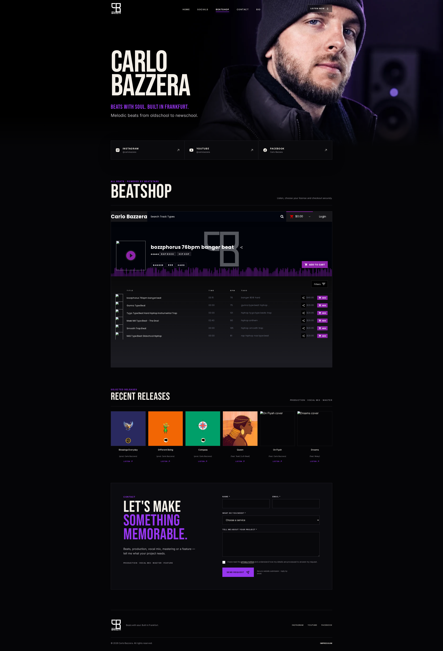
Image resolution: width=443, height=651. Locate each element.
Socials (202, 9)
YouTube (312, 625)
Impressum (326, 643)
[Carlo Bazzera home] (116, 8)
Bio (258, 9)
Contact (243, 9)
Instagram (298, 625)
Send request (235, 572)
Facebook (326, 625)
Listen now (317, 8)
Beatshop (222, 9)
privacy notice (247, 562)
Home (186, 9)
